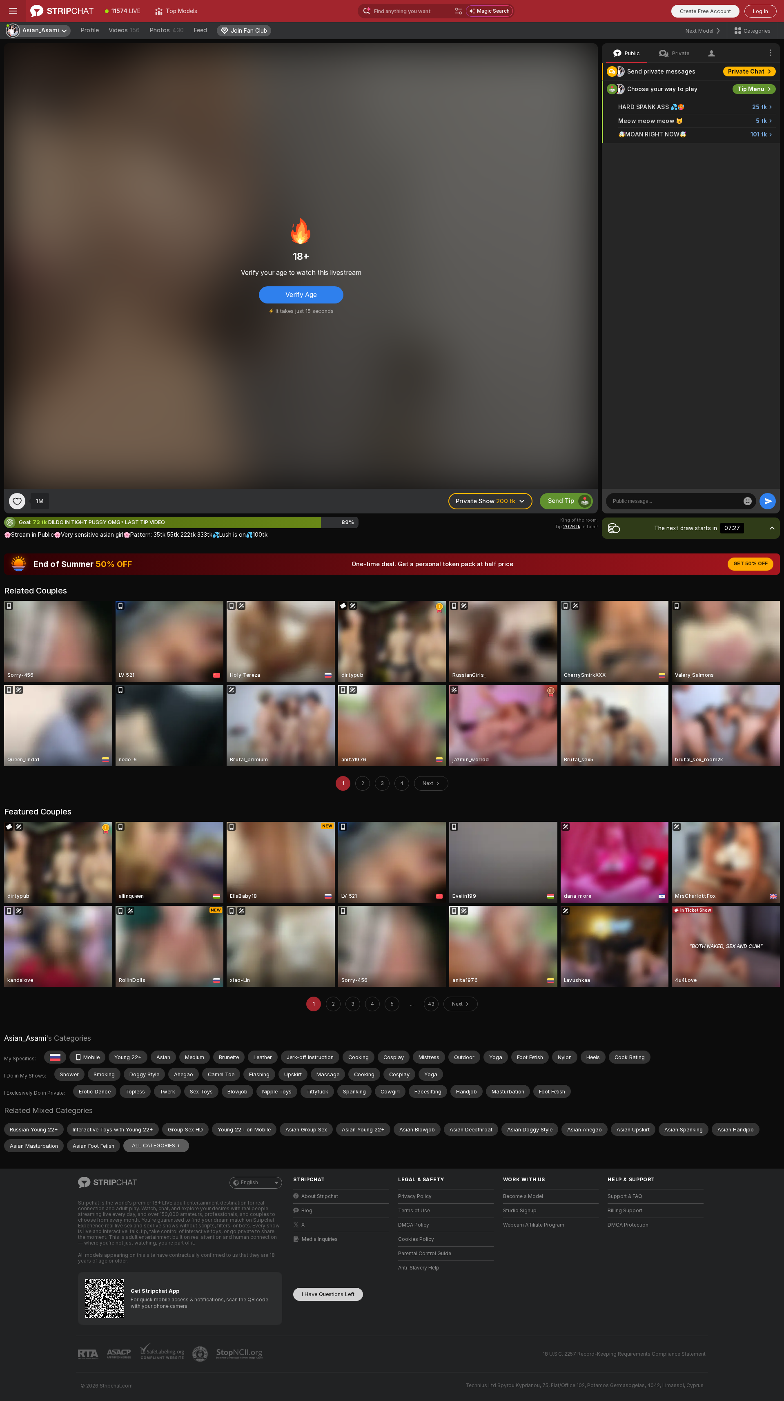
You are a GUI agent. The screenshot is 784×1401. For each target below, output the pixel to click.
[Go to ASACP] (120, 1354)
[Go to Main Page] (62, 11)
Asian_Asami (25, 1038)
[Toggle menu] (13, 11)
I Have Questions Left (328, 1294)
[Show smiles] (748, 501)
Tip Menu (750, 89)
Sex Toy (753, 152)
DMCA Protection (628, 1225)
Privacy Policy (415, 1196)
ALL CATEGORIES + (156, 1145)
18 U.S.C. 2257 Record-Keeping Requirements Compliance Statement (624, 1354)
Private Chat (746, 71)
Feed (200, 30)
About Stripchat (319, 1196)
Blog (306, 1211)
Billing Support (625, 1211)
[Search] (458, 11)
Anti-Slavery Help (418, 1268)
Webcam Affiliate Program (533, 1225)
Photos (166, 30)
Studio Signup (520, 1211)
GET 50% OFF (750, 564)
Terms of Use (414, 1211)
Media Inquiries (320, 1239)
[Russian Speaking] (55, 1057)
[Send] (768, 501)
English (249, 1182)
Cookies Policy (416, 1239)
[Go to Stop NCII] (240, 1354)
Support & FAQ (625, 1196)
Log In (760, 11)
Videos (124, 30)
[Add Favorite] (17, 501)
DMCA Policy (413, 1225)
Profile (89, 30)
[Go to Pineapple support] (200, 1354)
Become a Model (523, 1196)
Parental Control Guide (424, 1253)
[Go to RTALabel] (89, 1354)
